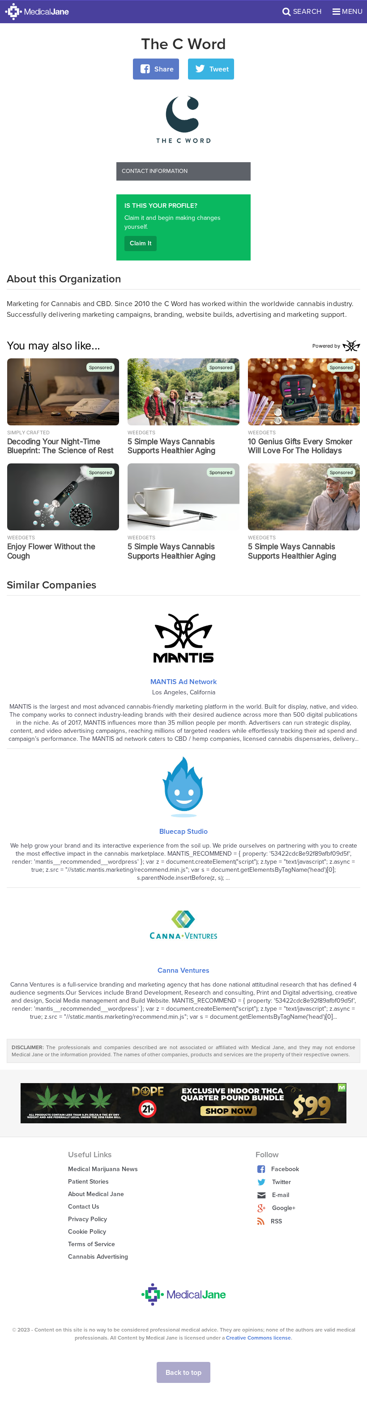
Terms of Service (91, 1244)
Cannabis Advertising (98, 1256)
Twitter (281, 1182)
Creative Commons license (258, 1338)
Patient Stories (88, 1181)
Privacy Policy (87, 1219)
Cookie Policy (87, 1231)
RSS (276, 1221)
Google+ (283, 1208)
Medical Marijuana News (103, 1169)
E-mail (280, 1195)
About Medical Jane (96, 1194)
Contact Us (83, 1206)
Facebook (285, 1169)
